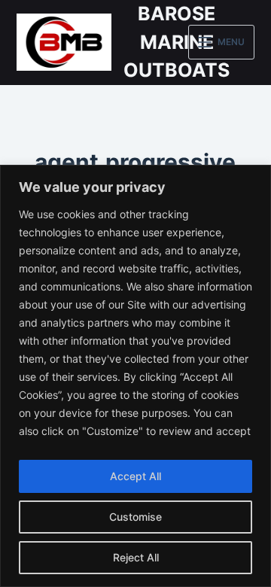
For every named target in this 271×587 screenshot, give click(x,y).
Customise (135, 516)
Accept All (135, 476)
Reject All (136, 557)
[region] (135, 376)
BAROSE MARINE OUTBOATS (176, 41)
